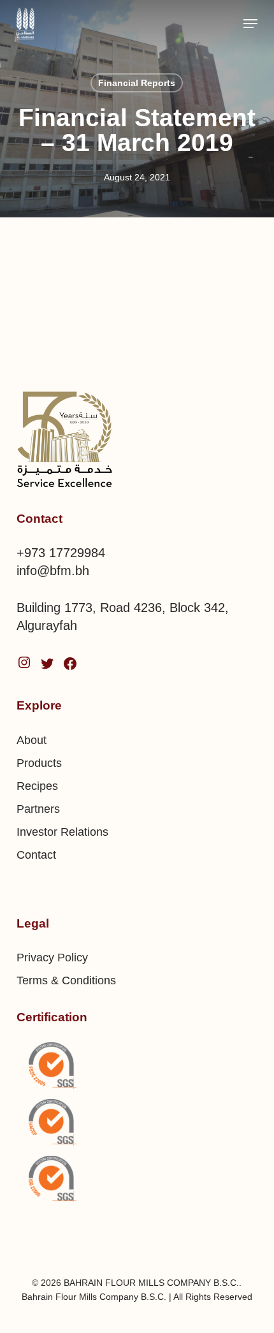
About (32, 740)
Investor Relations (62, 832)
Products (39, 763)
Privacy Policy (52, 957)
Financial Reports (136, 83)
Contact (36, 855)
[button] (250, 23)
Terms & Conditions (66, 980)
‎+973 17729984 (61, 553)
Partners (38, 809)
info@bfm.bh (53, 571)
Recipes (37, 786)
